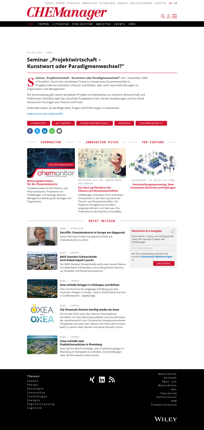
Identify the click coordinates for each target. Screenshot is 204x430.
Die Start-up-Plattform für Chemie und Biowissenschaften (98, 189)
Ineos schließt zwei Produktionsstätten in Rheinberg (81, 342)
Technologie (107, 3)
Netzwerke (63, 123)
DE (170, 3)
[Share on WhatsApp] (52, 131)
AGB (174, 400)
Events (119, 24)
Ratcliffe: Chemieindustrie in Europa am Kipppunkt (92, 232)
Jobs (132, 24)
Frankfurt (38, 123)
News (31, 24)
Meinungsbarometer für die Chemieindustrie (42, 182)
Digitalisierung (141, 3)
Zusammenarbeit (151, 123)
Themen (43, 24)
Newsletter (167, 373)
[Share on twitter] (37, 131)
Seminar (124, 123)
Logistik (160, 3)
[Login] (169, 16)
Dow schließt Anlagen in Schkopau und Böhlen (90, 285)
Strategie (73, 3)
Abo (174, 389)
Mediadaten (167, 385)
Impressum (168, 393)
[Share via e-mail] (59, 131)
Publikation (82, 24)
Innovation (89, 3)
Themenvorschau (164, 404)
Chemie (49, 3)
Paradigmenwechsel (94, 123)
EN (175, 3)
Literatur (60, 24)
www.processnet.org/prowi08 (44, 113)
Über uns (169, 381)
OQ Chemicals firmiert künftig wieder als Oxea (89, 309)
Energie (122, 3)
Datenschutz (167, 397)
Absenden (164, 263)
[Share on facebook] (30, 131)
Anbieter (103, 24)
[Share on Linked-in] (44, 131)
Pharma (60, 3)
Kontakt (170, 377)
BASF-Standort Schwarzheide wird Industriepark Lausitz (78, 258)
